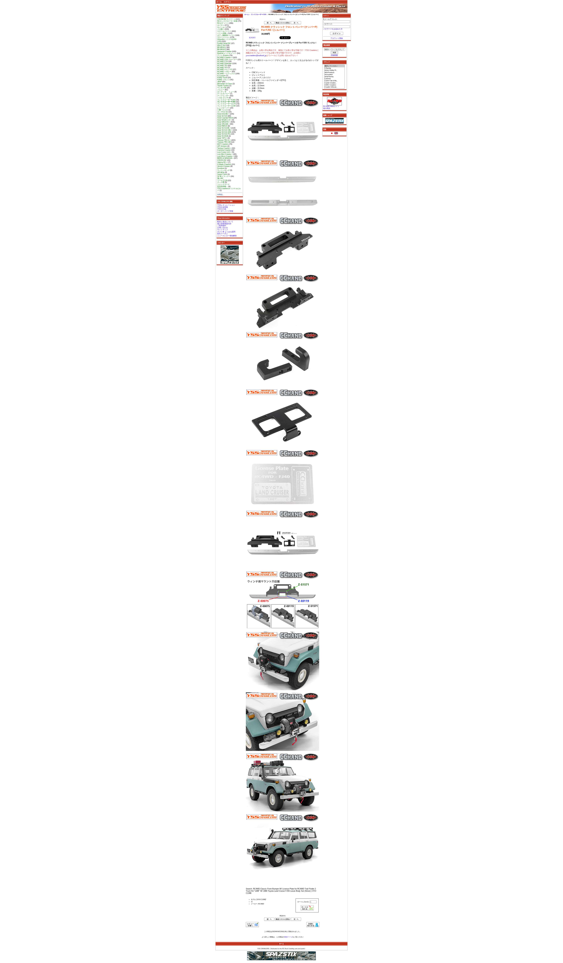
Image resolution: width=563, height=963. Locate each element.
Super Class (222, 174)
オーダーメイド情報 (225, 211)
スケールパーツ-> (224, 31)
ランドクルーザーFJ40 (226, 100)
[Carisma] (334, 79)
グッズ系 (220, 182)
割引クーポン (222, 234)
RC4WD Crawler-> (224, 57)
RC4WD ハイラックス (226, 74)
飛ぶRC (220, 178)
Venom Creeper (223, 166)
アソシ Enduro (223, 55)
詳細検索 (334, 55)
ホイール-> (221, 27)
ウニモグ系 (221, 88)
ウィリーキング (223, 170)
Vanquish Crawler (224, 51)
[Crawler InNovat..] (334, 87)
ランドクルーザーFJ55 (258, 14)
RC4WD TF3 (222, 68)
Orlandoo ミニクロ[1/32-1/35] (227, 40)
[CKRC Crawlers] (334, 85)
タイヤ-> (220, 25)
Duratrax (220, 168)
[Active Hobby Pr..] (334, 70)
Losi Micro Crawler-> (225, 156)
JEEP (219, 82)
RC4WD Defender (224, 63)
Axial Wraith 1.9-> (224, 120)
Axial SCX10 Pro (224, 134)
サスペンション (223, 37)
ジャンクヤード (223, 184)
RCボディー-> (223, 23)
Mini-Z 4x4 (221, 45)
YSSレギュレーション (226, 205)
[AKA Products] (334, 73)
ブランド (326, 62)
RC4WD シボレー (224, 72)
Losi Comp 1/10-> (224, 152)
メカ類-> (220, 29)
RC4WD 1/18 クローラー (227, 59)
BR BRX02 (221, 49)
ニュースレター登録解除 (227, 236)
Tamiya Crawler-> (224, 148)
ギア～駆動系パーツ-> (226, 35)
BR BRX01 (221, 47)
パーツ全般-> (222, 33)
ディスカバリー (223, 94)
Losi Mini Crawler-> (225, 154)
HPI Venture (222, 146)
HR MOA (220, 172)
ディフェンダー (223, 96)
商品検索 (326, 45)
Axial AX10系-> (223, 114)
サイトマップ (222, 230)
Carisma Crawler (224, 150)
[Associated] (334, 75)
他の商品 (326, 108)
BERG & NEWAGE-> (225, 158)
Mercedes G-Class (224, 84)
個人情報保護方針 (224, 224)
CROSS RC (222, 160)
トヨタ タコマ (222, 98)
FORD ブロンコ (223, 80)
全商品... (220, 195)
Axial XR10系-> (223, 124)
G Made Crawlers (224, 164)
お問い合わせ (222, 228)
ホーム (219, 2)
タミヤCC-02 (222, 112)
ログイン (227, 2)
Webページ (288, 937)
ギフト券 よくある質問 (226, 232)
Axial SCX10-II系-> (224, 130)
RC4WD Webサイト (331, 106)
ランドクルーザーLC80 (226, 106)
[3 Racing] (334, 68)
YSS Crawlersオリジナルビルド (229, 189)
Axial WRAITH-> (223, 122)
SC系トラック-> (223, 176)
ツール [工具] (222, 180)
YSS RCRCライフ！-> (226, 19)
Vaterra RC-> (222, 162)
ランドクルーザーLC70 (226, 104)
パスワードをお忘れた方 (332, 29)
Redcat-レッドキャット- (226, 53)
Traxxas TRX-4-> (224, 140)
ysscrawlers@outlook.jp (256, 55)
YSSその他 (221, 209)
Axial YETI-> (222, 138)
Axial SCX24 (222, 116)
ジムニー (220, 90)
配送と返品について (225, 222)
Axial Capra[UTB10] (225, 118)
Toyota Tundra (223, 86)
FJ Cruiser (221, 76)
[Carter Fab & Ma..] (334, 81)
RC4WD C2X (222, 61)
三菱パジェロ (222, 110)
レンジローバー (223, 108)
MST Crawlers (223, 144)
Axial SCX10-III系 (224, 132)
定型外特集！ (222, 186)
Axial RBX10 (222, 126)
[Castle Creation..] (334, 83)
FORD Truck (222, 78)
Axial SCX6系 (222, 136)
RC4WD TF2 (222, 66)
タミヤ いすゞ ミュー (225, 92)
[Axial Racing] (334, 77)
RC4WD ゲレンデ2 (224, 69)
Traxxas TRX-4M (224, 142)
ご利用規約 (221, 226)
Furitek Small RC (224, 43)
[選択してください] (334, 66)
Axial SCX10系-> (224, 128)
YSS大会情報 (222, 207)
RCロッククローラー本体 (227, 21)
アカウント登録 (336, 38)
